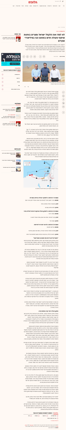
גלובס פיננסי (55, 6)
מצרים (56, 91)
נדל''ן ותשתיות (35, 6)
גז (38, 93)
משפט (31, 6)
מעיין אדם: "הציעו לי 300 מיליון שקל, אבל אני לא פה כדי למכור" (8, 38)
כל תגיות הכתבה (55, 420)
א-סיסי (48, 135)
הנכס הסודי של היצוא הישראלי (9, 167)
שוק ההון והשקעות (43, 6)
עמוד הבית (63, 27)
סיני (50, 93)
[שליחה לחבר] (34, 56)
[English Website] (64, 6)
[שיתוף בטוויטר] (24, 56)
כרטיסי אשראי (13, 114)
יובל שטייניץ (62, 31)
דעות (14, 6)
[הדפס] (44, 56)
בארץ (59, 27)
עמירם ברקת (62, 56)
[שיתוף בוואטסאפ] (27, 56)
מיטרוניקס (13, 107)
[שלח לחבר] (63, 106)
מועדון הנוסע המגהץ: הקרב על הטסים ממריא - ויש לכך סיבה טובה (8, 117)
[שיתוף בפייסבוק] (31, 56)
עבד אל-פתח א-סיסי (51, 418)
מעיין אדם (13, 121)
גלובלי (22, 6)
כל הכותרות (50, 6)
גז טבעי (44, 415)
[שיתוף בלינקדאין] (63, 103)
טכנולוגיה (26, 6)
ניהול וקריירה (18, 6)
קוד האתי (31, 425)
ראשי (59, 6)
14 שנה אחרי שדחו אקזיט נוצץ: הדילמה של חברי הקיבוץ (9, 110)
